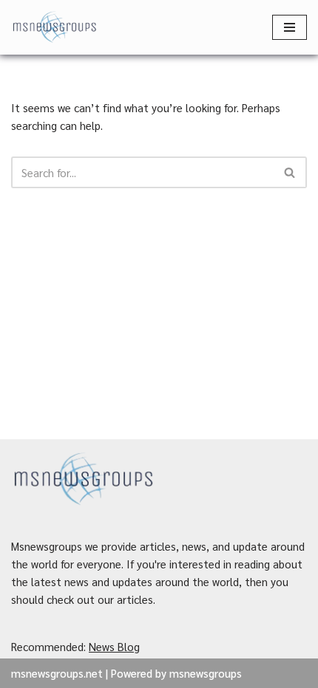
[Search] (290, 172)
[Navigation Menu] (289, 27)
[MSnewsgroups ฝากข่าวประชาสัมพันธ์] (55, 27)
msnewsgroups (205, 673)
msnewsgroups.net (57, 673)
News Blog (114, 646)
